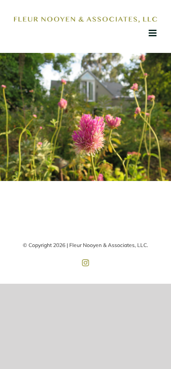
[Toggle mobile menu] (153, 33)
